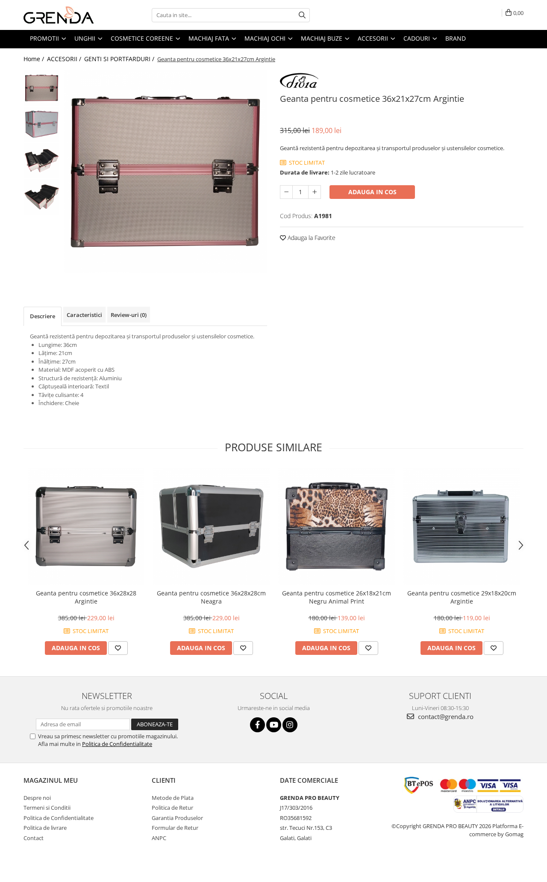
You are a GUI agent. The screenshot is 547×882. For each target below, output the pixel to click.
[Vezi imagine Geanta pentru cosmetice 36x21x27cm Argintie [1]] (41, 124)
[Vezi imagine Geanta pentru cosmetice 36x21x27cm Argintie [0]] (41, 88)
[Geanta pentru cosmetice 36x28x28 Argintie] (86, 526)
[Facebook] (257, 724)
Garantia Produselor (177, 818)
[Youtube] (273, 724)
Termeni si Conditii (47, 807)
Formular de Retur (175, 828)
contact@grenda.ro (444, 716)
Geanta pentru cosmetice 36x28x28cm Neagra (211, 597)
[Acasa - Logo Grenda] (66, 15)
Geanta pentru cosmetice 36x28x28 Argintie (86, 597)
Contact (34, 838)
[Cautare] (302, 15)
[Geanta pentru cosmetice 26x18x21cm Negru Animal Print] (336, 526)
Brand (455, 38)
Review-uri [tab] (129, 315)
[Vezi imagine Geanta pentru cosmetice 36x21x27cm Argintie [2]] (41, 160)
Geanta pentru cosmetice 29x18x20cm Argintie (461, 597)
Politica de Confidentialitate (117, 744)
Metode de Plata (173, 798)
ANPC (159, 838)
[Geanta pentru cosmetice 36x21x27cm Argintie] (165, 171)
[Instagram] (289, 724)
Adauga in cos (372, 192)
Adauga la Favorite (310, 238)
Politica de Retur (172, 807)
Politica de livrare (45, 828)
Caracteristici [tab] (84, 315)
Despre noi (37, 798)
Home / (35, 59)
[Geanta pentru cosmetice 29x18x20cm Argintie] (461, 526)
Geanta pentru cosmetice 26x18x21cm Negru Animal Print (336, 597)
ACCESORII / (65, 59)
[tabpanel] (165, 171)
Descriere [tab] (42, 316)
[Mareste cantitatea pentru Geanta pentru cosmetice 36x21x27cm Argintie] (314, 192)
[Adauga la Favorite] (118, 648)
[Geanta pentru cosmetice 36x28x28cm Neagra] (211, 526)
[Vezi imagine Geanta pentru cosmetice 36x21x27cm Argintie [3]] (41, 197)
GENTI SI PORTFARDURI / (120, 59)
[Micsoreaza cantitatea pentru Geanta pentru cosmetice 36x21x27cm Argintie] (286, 192)
